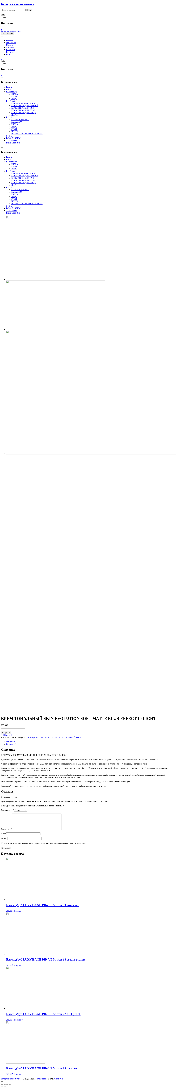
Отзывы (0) (11, 744)
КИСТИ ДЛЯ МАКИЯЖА (23, 103)
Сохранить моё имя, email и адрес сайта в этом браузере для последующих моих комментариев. (46, 843)
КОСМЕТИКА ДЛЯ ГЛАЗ (23, 110)
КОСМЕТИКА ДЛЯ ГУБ (22, 108)
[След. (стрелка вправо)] (5, 1086)
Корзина (10, 52)
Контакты (10, 50)
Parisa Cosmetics (13, 143)
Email (4, 838)
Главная (9, 40)
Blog (8, 54)
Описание (10, 742)
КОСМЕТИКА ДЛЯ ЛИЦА (23, 112)
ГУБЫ (14, 96)
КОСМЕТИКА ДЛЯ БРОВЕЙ (24, 106)
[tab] (90, 742)
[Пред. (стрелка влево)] (2, 1086)
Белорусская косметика (17, 4)
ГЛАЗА (14, 94)
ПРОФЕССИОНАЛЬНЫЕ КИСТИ (27, 133)
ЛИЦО (14, 99)
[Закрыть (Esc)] (2, 1084)
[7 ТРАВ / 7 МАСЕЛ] (51, 279)
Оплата (9, 45)
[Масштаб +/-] (10, 1084)
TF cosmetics (11, 140)
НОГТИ (14, 115)
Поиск (28, 10)
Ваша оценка (7, 810)
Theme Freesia (40, 1079)
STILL (9, 136)
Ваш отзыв (6, 829)
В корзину (6, 733)
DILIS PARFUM (13, 138)
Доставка (10, 47)
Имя (3, 834)
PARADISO (16, 122)
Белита (9, 87)
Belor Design (11, 92)
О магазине (11, 43)
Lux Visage (11, 101)
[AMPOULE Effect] (55, 329)
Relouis (9, 117)
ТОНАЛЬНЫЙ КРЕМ (71, 737)
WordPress (58, 1079)
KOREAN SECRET (20, 119)
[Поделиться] (5, 1084)
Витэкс (9, 89)
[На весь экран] (7, 1084)
